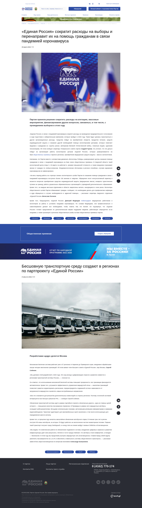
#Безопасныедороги (53, 452)
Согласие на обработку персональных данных (35, 502)
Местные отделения (70, 15)
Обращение (77, 9)
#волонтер (71, 218)
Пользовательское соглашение (31, 497)
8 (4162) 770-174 (103, 466)
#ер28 (80, 452)
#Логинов (35, 218)
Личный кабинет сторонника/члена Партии (104, 9)
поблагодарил (86, 201)
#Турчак (58, 218)
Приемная (85, 15)
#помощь (107, 218)
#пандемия (96, 218)
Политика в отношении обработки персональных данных (39, 500)
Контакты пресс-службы (55, 469)
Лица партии (37, 15)
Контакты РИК (28, 469)
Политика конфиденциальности (31, 499)
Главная (24, 23)
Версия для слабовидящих (112, 3)
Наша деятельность (52, 15)
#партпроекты (68, 452)
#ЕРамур (92, 452)
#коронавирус (83, 218)
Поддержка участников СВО (71, 19)
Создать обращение (104, 233)
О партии (24, 15)
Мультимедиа (99, 15)
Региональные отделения (79, 464)
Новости (43, 23)
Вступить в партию (114, 15)
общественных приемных (42, 155)
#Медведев (47, 218)
